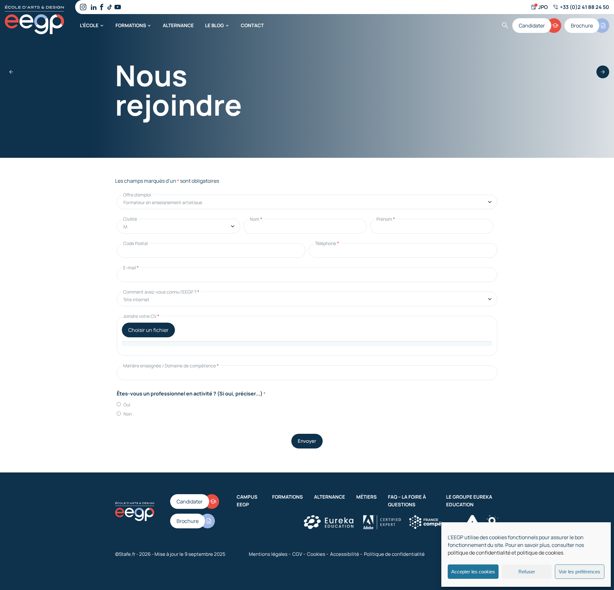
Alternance (178, 25)
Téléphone (327, 243)
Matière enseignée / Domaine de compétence (171, 366)
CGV (297, 554)
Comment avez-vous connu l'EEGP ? (161, 292)
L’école (89, 25)
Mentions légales (268, 554)
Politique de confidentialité (394, 554)
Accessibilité (344, 554)
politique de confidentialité (479, 552)
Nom (256, 219)
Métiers (366, 497)
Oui (126, 405)
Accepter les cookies (473, 571)
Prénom (385, 219)
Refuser (526, 571)
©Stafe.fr (125, 554)
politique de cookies (540, 552)
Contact (252, 25)
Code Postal (135, 243)
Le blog (214, 25)
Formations (130, 25)
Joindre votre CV (141, 316)
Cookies (316, 554)
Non (127, 414)
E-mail (131, 267)
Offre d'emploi (137, 195)
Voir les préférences (579, 571)
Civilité (130, 219)
